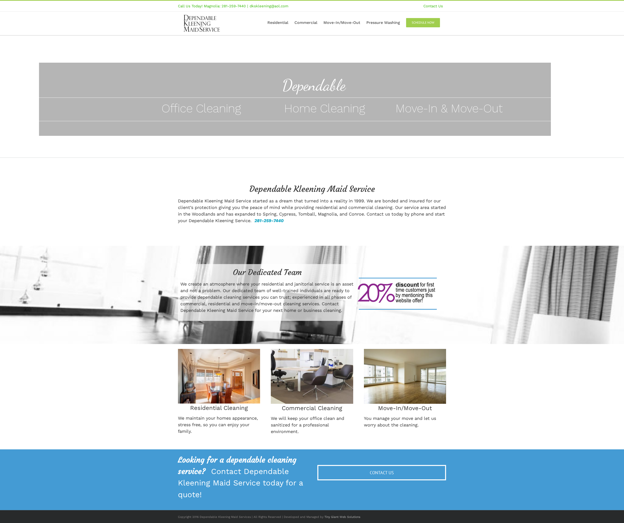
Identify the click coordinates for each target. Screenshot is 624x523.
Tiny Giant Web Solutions (342, 517)
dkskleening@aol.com (269, 6)
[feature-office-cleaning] (312, 351)
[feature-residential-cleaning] (219, 351)
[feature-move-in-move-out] (405, 351)
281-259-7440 (269, 220)
